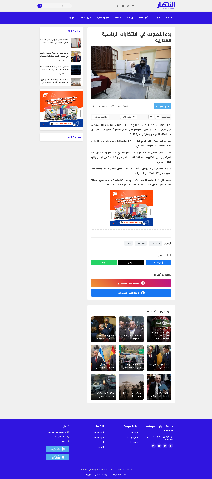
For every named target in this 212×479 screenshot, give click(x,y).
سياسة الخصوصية (118, 474)
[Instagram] (128, 6)
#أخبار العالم (155, 243)
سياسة (169, 17)
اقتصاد (118, 17)
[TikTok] (118, 6)
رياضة (130, 17)
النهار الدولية (103, 17)
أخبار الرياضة (132, 437)
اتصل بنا (89, 474)
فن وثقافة (86, 17)
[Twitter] (165, 445)
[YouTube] (123, 6)
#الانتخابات (141, 243)
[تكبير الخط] (151, 117)
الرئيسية (134, 432)
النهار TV (71, 17)
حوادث (157, 17)
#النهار (128, 243)
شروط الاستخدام (102, 474)
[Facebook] (133, 6)
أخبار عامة (143, 17)
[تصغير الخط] (158, 117)
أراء (102, 442)
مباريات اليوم (132, 442)
